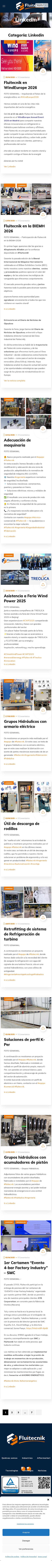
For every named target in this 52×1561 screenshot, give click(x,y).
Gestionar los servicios (25, 1524)
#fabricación (41, 755)
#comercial (9, 1086)
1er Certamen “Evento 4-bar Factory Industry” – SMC (26, 1267)
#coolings (28, 974)
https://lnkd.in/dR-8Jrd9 (37, 1328)
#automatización (22, 864)
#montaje (35, 864)
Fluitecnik (9, 42)
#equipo (7, 741)
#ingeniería (29, 755)
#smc (16, 1381)
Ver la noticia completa (14, 380)
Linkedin (21, 42)
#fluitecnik (19, 741)
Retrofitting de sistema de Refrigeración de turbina (25, 934)
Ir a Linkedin (9, 309)
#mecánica (9, 864)
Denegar (26, 1540)
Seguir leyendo (25, 56)
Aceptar (26, 1532)
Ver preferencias (26, 1549)
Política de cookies (12, 1556)
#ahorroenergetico (28, 1381)
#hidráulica (9, 758)
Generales (21, 1222)
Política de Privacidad (29, 1556)
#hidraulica (38, 974)
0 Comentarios (24, 77)
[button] (48, 1499)
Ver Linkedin (10, 166)
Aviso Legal (42, 1556)
